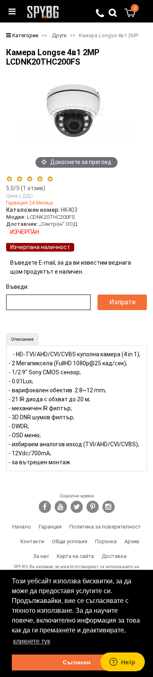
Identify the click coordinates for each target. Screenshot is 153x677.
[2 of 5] (19, 179)
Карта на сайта (75, 556)
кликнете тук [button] (31, 641)
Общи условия (69, 541)
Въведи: (17, 286)
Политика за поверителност (105, 527)
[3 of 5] (29, 179)
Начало (21, 527)
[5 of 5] (50, 179)
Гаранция (50, 527)
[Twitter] (77, 507)
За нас (41, 556)
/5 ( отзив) (25, 188)
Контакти (32, 541)
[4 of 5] (40, 179)
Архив (132, 541)
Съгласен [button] (76, 662)
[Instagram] (108, 507)
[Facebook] (45, 507)
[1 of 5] (9, 179)
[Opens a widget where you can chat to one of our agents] (122, 662)
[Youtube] (61, 507)
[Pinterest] (92, 507)
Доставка (114, 556)
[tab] (22, 339)
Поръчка (106, 541)
